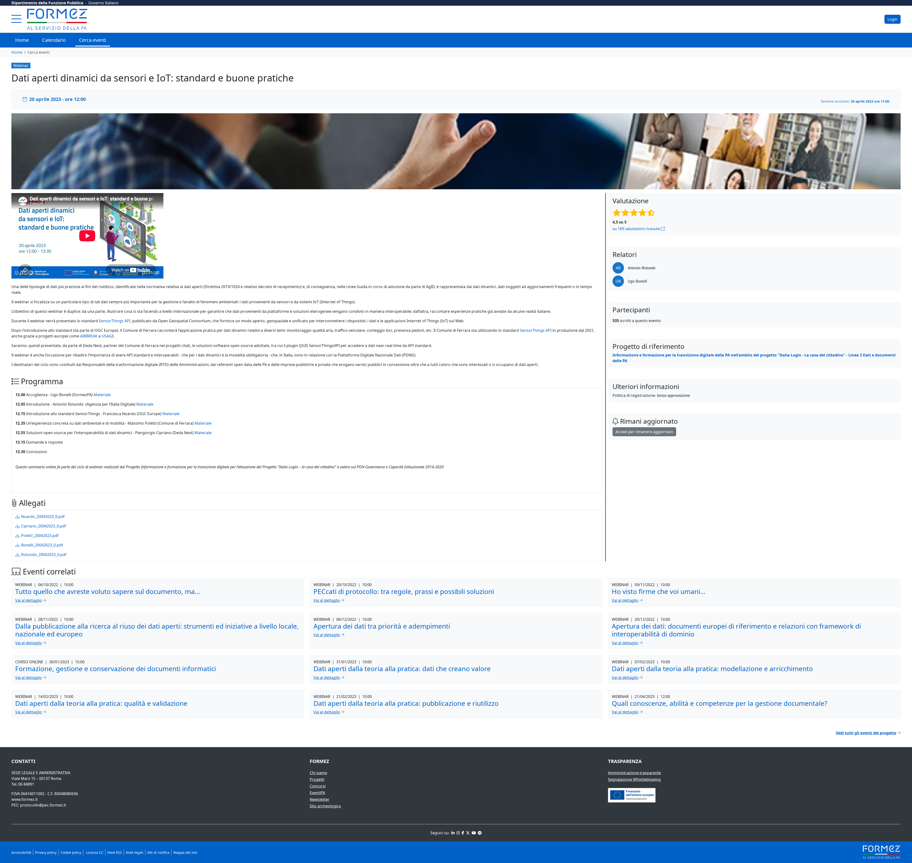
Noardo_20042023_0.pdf (42, 516)
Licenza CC (94, 852)
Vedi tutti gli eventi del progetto (866, 732)
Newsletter (319, 799)
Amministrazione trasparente (634, 772)
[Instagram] (458, 832)
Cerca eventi (92, 40)
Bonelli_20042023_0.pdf (41, 545)
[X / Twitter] (467, 832)
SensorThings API (114, 320)
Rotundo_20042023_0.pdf (43, 554)
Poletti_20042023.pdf (39, 535)
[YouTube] (473, 832)
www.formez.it (24, 799)
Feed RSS (114, 852)
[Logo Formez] (57, 19)
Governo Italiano (103, 2)
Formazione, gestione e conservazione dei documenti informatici (115, 668)
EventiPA (317, 792)
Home (22, 40)
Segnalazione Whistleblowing (634, 779)
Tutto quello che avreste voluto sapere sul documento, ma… (107, 591)
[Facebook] (462, 832)
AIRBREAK (88, 336)
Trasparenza (625, 761)
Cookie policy (71, 852)
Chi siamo (318, 772)
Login (893, 19)
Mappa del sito (185, 852)
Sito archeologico (325, 806)
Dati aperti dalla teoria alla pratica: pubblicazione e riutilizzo (406, 703)
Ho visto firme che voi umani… (658, 591)
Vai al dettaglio (28, 600)
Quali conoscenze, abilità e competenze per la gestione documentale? (719, 703)
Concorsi (318, 786)
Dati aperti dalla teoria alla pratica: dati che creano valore (402, 668)
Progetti (317, 779)
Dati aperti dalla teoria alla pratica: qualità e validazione (101, 703)
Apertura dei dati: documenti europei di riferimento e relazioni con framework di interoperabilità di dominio (736, 630)
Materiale (102, 394)
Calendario (54, 40)
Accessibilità (21, 852)
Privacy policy (46, 852)
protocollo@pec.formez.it (43, 805)
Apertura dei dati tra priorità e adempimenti (382, 626)
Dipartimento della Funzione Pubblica (47, 2)
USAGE (107, 336)
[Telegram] (479, 832)
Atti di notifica (158, 852)
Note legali (134, 852)
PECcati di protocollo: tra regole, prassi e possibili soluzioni (404, 591)
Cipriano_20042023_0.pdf (43, 526)
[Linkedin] (452, 832)
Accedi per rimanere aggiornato (644, 431)
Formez (319, 761)
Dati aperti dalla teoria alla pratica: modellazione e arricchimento (712, 668)
